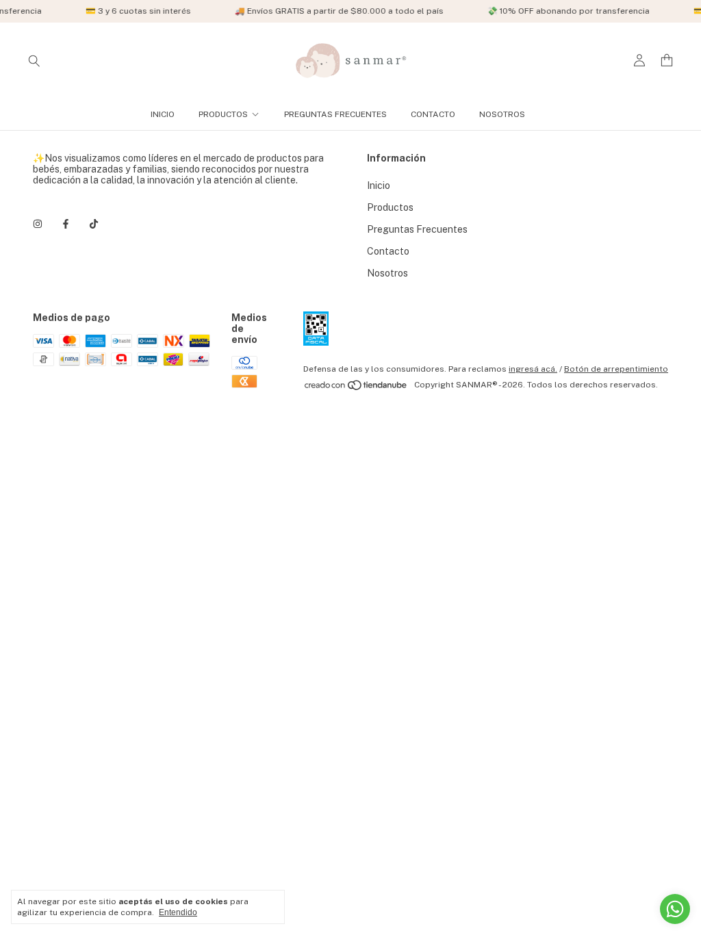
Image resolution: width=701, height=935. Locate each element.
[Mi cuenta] (639, 60)
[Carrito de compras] (667, 60)
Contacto (433, 114)
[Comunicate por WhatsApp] (675, 909)
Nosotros (502, 114)
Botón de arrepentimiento (616, 369)
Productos (223, 114)
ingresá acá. (533, 369)
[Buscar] (34, 60)
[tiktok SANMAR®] (94, 223)
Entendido (178, 912)
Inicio (163, 114)
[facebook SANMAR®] (66, 223)
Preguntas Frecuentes (335, 114)
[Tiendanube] (356, 388)
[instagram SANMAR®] (37, 223)
